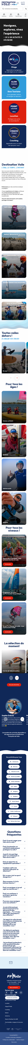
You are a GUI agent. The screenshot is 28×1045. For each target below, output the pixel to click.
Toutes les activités (12, 997)
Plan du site (14, 1042)
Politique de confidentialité (9, 1039)
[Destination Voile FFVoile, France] (9, 3)
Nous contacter (14, 987)
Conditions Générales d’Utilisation (13, 1037)
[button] (11, 378)
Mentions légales (20, 1039)
